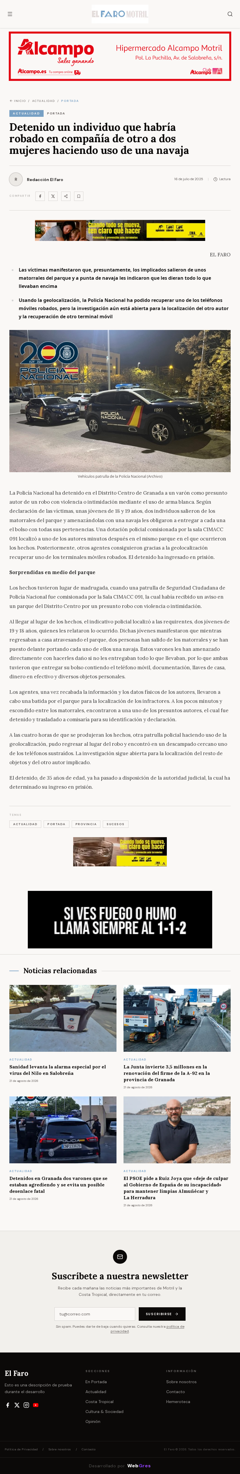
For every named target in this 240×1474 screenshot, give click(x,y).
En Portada (96, 1381)
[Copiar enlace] (78, 196)
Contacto (175, 1391)
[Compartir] (66, 196)
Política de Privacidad (21, 1449)
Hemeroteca (178, 1401)
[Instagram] (26, 1405)
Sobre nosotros (181, 1381)
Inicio (20, 101)
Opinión (92, 1421)
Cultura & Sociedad (104, 1411)
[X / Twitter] (17, 1405)
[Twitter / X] (53, 196)
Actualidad (95, 1391)
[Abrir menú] (10, 14)
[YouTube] (36, 1405)
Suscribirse (159, 1314)
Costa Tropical (99, 1401)
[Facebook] (40, 196)
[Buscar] (230, 14)
